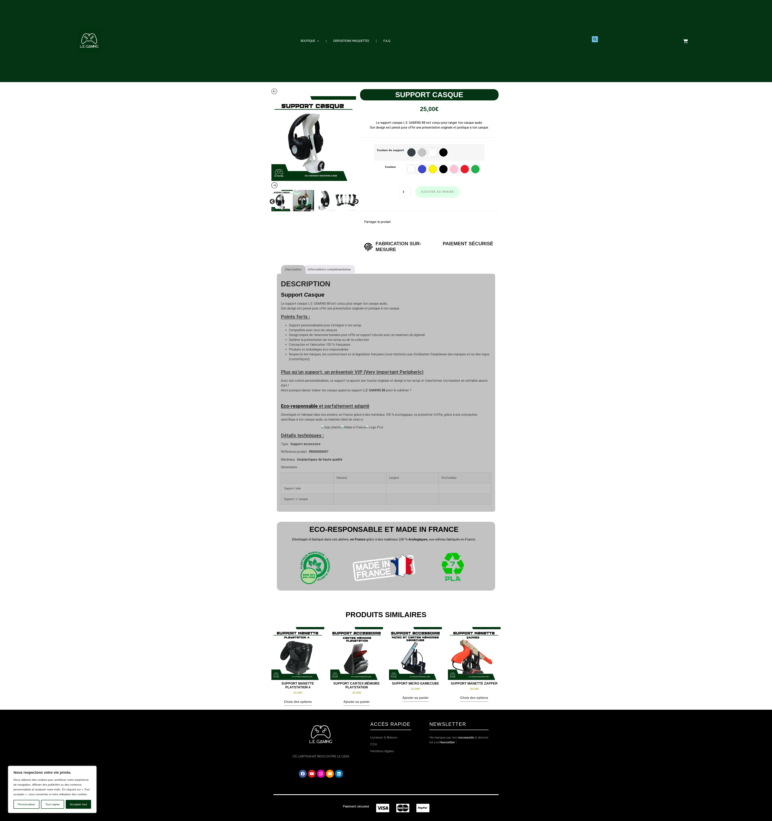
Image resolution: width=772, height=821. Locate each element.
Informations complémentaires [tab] (329, 269)
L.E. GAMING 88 (374, 390)
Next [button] (355, 201)
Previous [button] (271, 201)
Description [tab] (293, 269)
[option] (313, 138)
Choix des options (298, 701)
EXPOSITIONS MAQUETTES (351, 41)
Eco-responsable (299, 406)
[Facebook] (303, 774)
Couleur (390, 166)
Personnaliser (26, 804)
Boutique (308, 41)
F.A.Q (386, 41)
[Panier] (685, 41)
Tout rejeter (52, 804)
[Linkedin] (339, 774)
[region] (52, 789)
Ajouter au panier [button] (356, 701)
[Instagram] (321, 774)
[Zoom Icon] (313, 138)
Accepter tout (78, 804)
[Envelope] (330, 774)
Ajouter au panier (437, 192)
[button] (595, 39)
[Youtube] (312, 774)
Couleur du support (390, 150)
